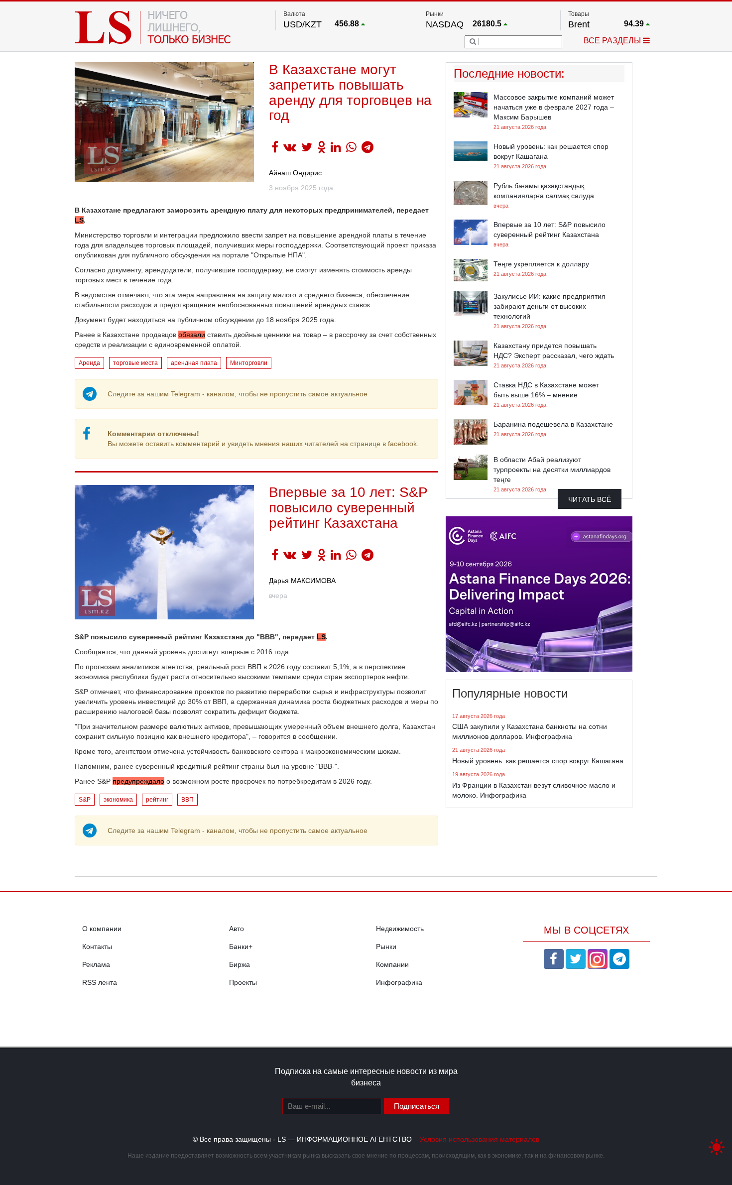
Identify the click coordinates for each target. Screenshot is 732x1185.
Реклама (96, 964)
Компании (392, 964)
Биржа (239, 964)
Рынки (386, 946)
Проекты (243, 982)
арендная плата (194, 362)
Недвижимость (400, 929)
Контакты (97, 946)
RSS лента (99, 982)
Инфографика (399, 982)
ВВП (187, 799)
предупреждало (138, 781)
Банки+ (240, 946)
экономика (118, 799)
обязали (191, 335)
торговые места (135, 362)
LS (79, 220)
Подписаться (416, 1106)
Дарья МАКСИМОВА (302, 581)
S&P (85, 799)
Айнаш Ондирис (295, 173)
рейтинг (157, 799)
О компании (102, 929)
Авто (236, 929)
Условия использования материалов (479, 1139)
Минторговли (248, 362)
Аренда (89, 362)
